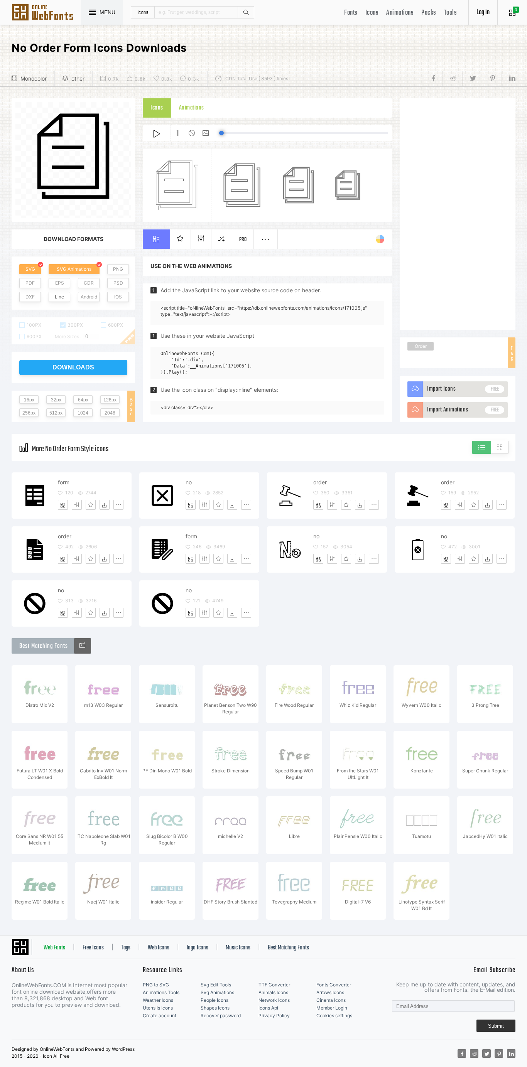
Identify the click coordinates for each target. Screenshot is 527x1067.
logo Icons (197, 948)
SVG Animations (74, 269)
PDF (30, 283)
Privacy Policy (274, 1015)
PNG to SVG (156, 985)
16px (29, 400)
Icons (372, 13)
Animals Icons (273, 992)
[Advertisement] (457, 214)
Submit (496, 1026)
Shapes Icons (215, 1008)
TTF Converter (274, 985)
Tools (450, 13)
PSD (118, 283)
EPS (59, 283)
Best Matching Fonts (288, 948)
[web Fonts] (82, 646)
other (77, 78)
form (63, 482)
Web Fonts (54, 948)
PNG (118, 269)
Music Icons (238, 948)
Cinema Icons (331, 1000)
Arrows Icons (330, 992)
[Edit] (77, 505)
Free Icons (93, 948)
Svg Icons (46, 13)
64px (83, 400)
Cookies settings (334, 1015)
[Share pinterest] (492, 78)
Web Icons (158, 948)
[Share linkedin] (508, 78)
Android (89, 297)
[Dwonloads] (105, 505)
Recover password (221, 1015)
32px (56, 400)
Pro (243, 239)
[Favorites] (91, 505)
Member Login (331, 1008)
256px (28, 413)
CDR (89, 283)
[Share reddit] (452, 78)
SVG (30, 269)
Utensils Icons (158, 1008)
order (320, 482)
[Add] (63, 505)
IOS (118, 297)
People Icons (214, 1000)
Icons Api (268, 1008)
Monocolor (33, 78)
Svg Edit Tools (216, 985)
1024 (83, 413)
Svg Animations (217, 992)
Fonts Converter (333, 985)
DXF (30, 297)
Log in (483, 12)
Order (421, 346)
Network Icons (274, 1000)
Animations (400, 13)
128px (110, 400)
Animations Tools (161, 992)
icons (143, 12)
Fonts (351, 13)
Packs (428, 13)
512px (55, 413)
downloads (73, 367)
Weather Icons (158, 1000)
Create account (159, 1015)
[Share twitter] (472, 78)
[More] (118, 505)
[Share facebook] (436, 78)
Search (245, 12)
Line (59, 297)
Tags (125, 948)
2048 (110, 413)
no (189, 482)
